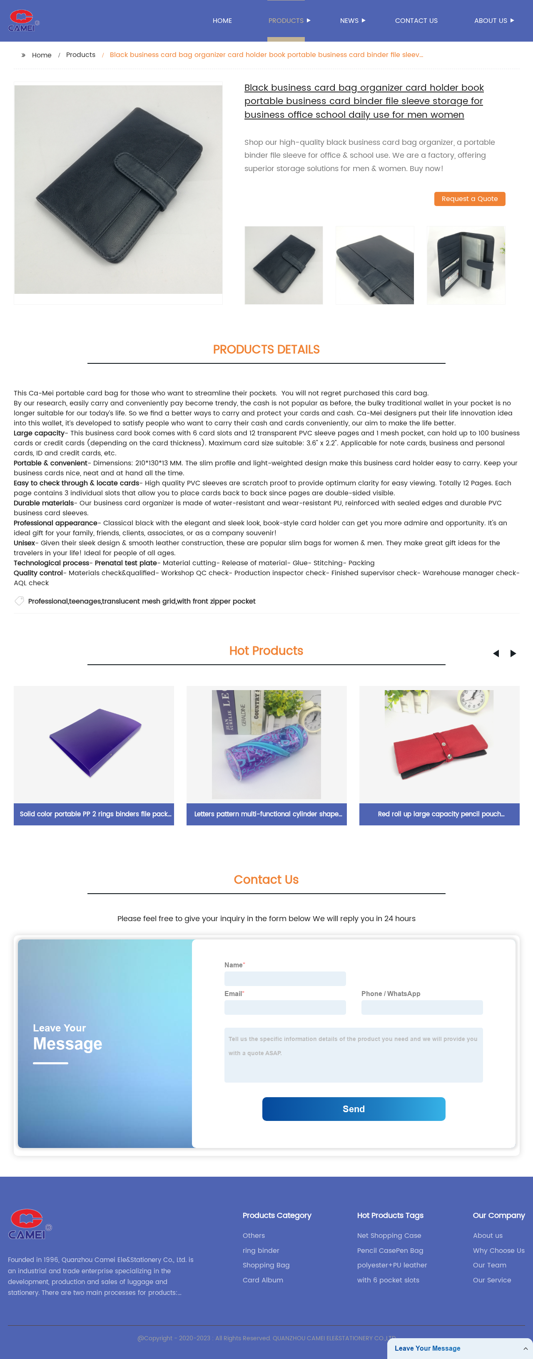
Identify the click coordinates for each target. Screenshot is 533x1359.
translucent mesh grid (139, 601)
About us (490, 20)
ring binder (261, 1251)
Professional (48, 601)
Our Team (489, 1265)
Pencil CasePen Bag (390, 1251)
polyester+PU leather (392, 1265)
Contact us (416, 20)
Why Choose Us (499, 1250)
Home (222, 20)
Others (254, 1236)
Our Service (492, 1280)
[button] (496, 653)
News (349, 20)
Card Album (263, 1280)
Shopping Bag (266, 1265)
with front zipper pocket (216, 601)
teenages (85, 601)
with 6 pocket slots (388, 1280)
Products (286, 20)
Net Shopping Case (389, 1236)
